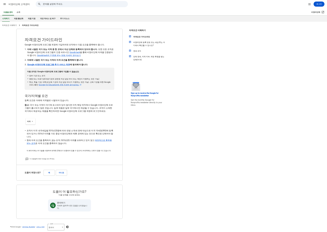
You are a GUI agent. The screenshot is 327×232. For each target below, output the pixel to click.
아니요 (61, 173)
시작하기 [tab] (5, 18)
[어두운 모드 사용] (67, 227)
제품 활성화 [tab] (18, 18)
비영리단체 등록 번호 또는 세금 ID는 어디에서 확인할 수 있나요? (149, 44)
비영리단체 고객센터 (19, 4)
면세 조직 (137, 51)
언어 (51, 224)
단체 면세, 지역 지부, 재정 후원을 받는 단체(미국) (148, 58)
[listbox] (30, 121)
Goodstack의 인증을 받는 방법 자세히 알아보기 (59, 55)
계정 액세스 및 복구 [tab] (48, 18)
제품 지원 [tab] (32, 18)
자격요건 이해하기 (137, 30)
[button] (5, 4)
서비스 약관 (40, 227)
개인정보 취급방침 (28, 227)
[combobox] (85, 4)
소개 (18, 12)
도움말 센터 (8, 12)
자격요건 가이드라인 (141, 37)
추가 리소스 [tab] (64, 18)
